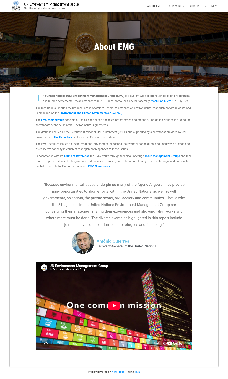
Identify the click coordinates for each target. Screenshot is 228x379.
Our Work (175, 6)
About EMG (154, 6)
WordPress (118, 371)
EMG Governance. (99, 166)
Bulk (137, 371)
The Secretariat (64, 137)
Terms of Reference (76, 156)
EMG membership (53, 120)
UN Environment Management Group (51, 4)
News (214, 6)
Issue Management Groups (162, 156)
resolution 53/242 (162, 101)
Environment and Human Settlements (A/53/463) (91, 113)
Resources (196, 6)
